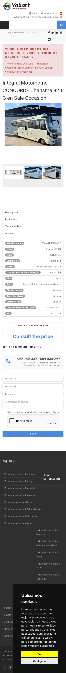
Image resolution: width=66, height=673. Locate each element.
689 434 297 (50, 359)
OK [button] (39, 654)
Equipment (11, 219)
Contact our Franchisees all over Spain (37, 17)
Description (11, 212)
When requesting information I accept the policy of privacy (34, 412)
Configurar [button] (39, 661)
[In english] (60, 17)
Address (9, 233)
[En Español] (60, 13)
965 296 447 (27, 359)
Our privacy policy (13, 621)
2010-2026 (10, 651)
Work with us (50, 13)
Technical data (13, 226)
